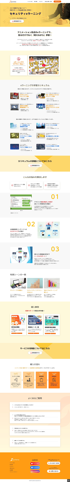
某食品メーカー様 (33, 327)
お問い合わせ (57, 1)
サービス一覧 (30, 1)
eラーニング (19, 333)
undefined (9, 202)
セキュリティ (14, 333)
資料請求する (17, 21)
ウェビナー (41, 1)
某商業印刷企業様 (50, 327)
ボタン (18, 185)
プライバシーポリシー (13, 471)
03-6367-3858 (54, 463)
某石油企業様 (15, 327)
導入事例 (35, 1)
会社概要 (11, 470)
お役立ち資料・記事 (48, 1)
